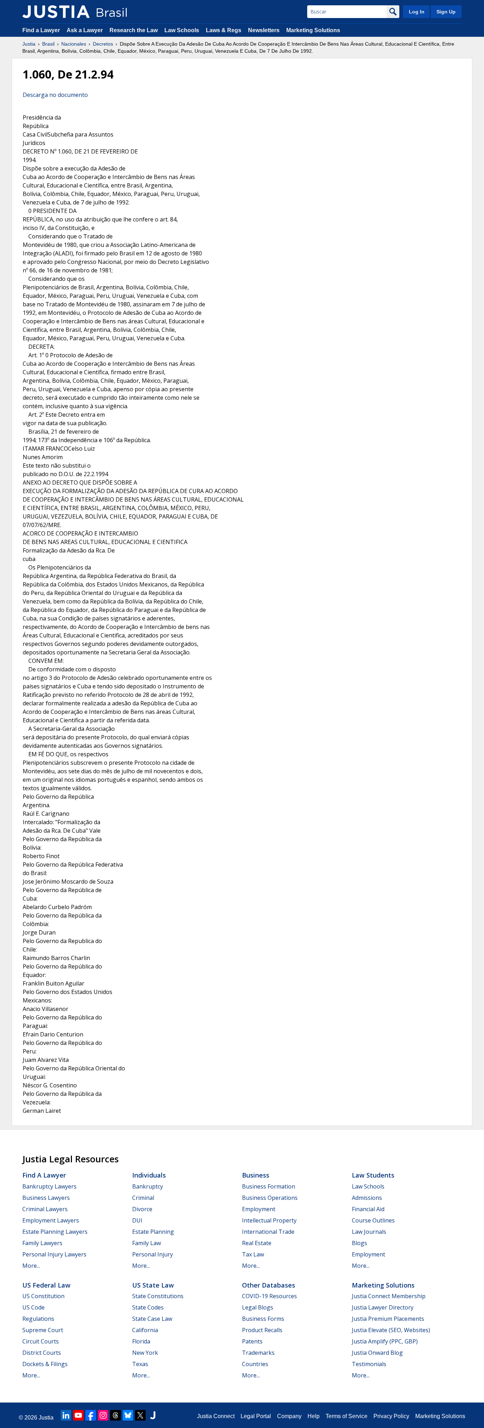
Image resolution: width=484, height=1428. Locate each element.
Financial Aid (368, 1209)
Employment (258, 1209)
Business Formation (268, 1186)
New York (145, 1353)
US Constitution (43, 1296)
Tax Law (253, 1254)
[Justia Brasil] (56, 11)
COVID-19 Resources (269, 1296)
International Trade (268, 1232)
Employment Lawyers (50, 1220)
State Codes (148, 1307)
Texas (140, 1364)
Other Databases (268, 1285)
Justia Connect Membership (389, 1296)
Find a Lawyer (41, 30)
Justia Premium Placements (388, 1319)
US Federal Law (46, 1285)
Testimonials (369, 1364)
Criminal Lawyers (45, 1209)
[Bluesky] (128, 1415)
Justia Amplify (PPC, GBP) (385, 1341)
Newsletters (264, 30)
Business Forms (263, 1319)
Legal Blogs (257, 1307)
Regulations (38, 1319)
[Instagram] (103, 1415)
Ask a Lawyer (85, 30)
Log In (416, 12)
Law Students (373, 1175)
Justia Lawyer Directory (382, 1307)
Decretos (103, 44)
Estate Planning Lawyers (55, 1232)
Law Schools (181, 30)
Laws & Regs (223, 30)
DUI (137, 1220)
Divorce (142, 1209)
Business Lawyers (46, 1198)
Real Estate (256, 1243)
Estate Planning (153, 1232)
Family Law (146, 1243)
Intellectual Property (269, 1220)
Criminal (143, 1198)
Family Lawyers (42, 1243)
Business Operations (270, 1198)
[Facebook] (90, 1415)
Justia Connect (216, 1416)
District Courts (41, 1353)
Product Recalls (262, 1330)
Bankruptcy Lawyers (49, 1186)
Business (255, 1175)
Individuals (149, 1175)
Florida (141, 1341)
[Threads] (115, 1415)
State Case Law (152, 1319)
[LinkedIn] (66, 1415)
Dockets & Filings (45, 1364)
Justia (28, 44)
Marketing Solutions (313, 30)
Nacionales (73, 44)
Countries (255, 1364)
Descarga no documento (55, 95)
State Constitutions (158, 1296)
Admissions (367, 1198)
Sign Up (446, 12)
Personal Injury (152, 1254)
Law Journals (369, 1232)
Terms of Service (346, 1416)
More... (31, 1266)
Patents (252, 1341)
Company (289, 1416)
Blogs (359, 1243)
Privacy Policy (391, 1416)
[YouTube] (78, 1415)
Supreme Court (42, 1330)
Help (314, 1416)
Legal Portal (256, 1416)
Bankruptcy (147, 1186)
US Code (33, 1307)
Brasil (48, 44)
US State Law (153, 1285)
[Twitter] (140, 1415)
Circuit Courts (40, 1341)
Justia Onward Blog (377, 1353)
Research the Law (133, 30)
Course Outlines (373, 1220)
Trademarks (258, 1353)
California (145, 1330)
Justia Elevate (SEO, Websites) (391, 1330)
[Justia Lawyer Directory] (152, 1415)
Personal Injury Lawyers (54, 1254)
